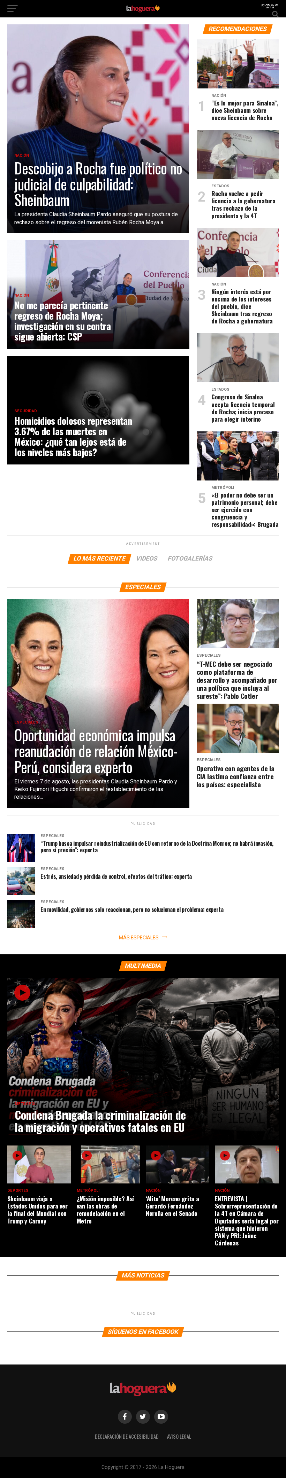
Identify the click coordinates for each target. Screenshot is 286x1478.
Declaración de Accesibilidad (127, 1436)
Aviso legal (179, 1436)
